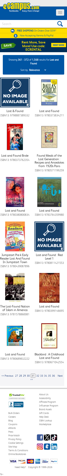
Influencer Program (48, 405)
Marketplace (45, 424)
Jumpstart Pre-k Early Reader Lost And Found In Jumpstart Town (15, 258)
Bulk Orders (14, 413)
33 (41, 375)
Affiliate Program (47, 401)
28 (20, 375)
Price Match (14, 435)
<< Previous (7, 375)
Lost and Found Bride (14, 155)
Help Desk (44, 416)
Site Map (12, 446)
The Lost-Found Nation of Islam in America (15, 308)
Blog (10, 420)
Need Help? (20, 467)
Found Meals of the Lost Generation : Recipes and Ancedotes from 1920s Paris (49, 161)
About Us (43, 394)
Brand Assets (45, 409)
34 (45, 375)
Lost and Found (49, 111)
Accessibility (45, 398)
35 (49, 375)
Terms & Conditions (18, 450)
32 (37, 375)
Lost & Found (15, 111)
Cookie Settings (15, 443)
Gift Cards (44, 413)
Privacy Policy (14, 439)
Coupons (12, 424)
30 (28, 375)
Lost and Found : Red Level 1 (49, 256)
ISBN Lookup (45, 420)
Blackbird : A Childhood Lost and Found (49, 356)
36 (53, 375)
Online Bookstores (17, 454)
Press (10, 431)
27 (16, 375)
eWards (12, 428)
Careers (12, 416)
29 (24, 375)
